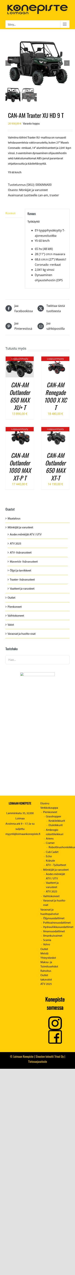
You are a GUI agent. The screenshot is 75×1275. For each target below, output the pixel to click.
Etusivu (44, 803)
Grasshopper (53, 816)
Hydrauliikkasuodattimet (56, 927)
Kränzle (50, 860)
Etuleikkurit (56, 825)
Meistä (44, 953)
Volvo (46, 944)
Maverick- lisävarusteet (24, 561)
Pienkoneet (15, 606)
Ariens (50, 838)
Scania (47, 940)
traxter (54, 195)
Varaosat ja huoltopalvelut (49, 912)
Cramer (50, 843)
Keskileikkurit (57, 820)
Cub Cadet (52, 852)
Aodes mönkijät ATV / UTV (26, 534)
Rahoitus (45, 971)
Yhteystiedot (48, 957)
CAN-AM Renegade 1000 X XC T (55, 396)
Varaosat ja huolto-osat (21, 633)
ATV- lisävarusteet (20, 552)
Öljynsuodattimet (53, 918)
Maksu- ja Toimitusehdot (49, 964)
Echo (49, 856)
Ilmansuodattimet (54, 931)
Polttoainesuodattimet (56, 922)
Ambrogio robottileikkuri (54, 832)
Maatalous (14, 518)
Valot (11, 624)
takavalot (46, 979)
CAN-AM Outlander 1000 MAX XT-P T (20, 466)
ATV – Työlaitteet (56, 865)
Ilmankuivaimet (52, 935)
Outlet (11, 597)
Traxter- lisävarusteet (22, 579)
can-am (43, 195)
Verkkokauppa (49, 807)
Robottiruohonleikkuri (59, 847)
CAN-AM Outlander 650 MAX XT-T (55, 466)
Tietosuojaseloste (37, 1061)
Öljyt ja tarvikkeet (20, 570)
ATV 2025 (15, 543)
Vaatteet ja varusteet (22, 588)
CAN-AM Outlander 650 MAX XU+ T (19, 396)
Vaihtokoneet (16, 615)
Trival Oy (59, 1056)
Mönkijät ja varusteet (33, 190)
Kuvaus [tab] (10, 213)
